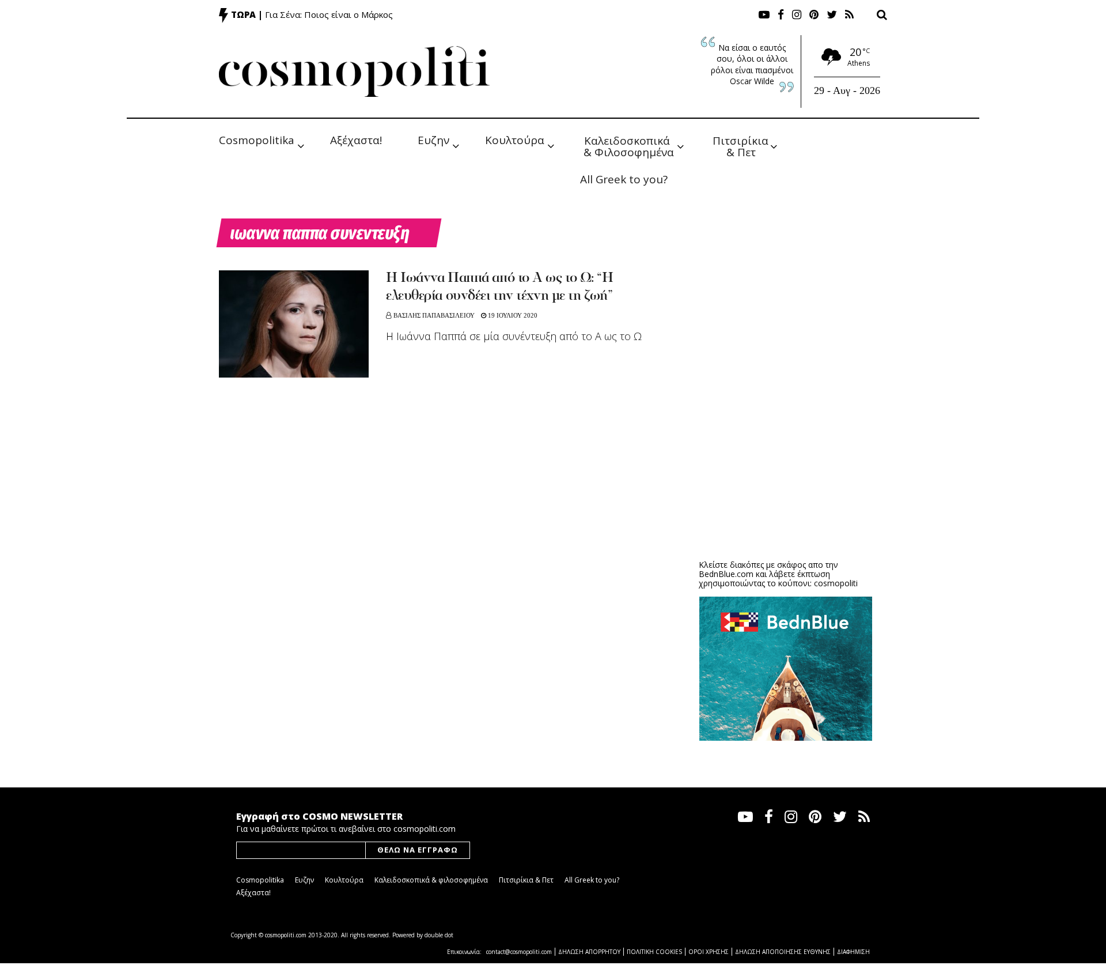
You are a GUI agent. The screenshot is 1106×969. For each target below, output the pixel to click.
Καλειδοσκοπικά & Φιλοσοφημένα (629, 145)
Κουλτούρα (514, 140)
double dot (439, 935)
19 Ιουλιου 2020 (511, 315)
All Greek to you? (624, 179)
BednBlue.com (726, 573)
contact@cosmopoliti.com (519, 952)
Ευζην (433, 140)
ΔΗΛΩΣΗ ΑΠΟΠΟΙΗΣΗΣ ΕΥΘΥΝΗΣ (783, 952)
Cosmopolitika (256, 140)
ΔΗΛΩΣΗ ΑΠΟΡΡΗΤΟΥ (589, 952)
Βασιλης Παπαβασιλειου (434, 315)
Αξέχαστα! (356, 140)
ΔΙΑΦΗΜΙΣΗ (853, 952)
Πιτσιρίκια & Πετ (742, 145)
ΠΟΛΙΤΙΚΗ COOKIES (654, 952)
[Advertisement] (785, 461)
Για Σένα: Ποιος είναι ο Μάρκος (329, 14)
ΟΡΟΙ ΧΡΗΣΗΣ (708, 952)
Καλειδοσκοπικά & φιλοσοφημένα (431, 880)
